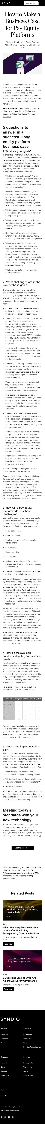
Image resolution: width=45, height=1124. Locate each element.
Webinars (27, 1039)
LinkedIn (4, 1096)
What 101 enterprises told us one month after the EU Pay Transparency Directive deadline (21, 930)
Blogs (25, 1043)
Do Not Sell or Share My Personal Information (13, 1107)
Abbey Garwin (11, 45)
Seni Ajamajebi (25, 937)
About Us (4, 1063)
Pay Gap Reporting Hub (32, 1047)
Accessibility (28, 1075)
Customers (27, 1035)
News (3, 1067)
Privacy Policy (28, 1063)
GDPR (25, 1071)
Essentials (4, 1039)
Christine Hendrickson (15, 42)
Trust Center (28, 1067)
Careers (4, 1071)
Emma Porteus (32, 42)
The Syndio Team (9, 985)
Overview (4, 1035)
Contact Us (5, 1075)
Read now (8, 944)
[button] (23, 848)
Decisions (4, 1043)
